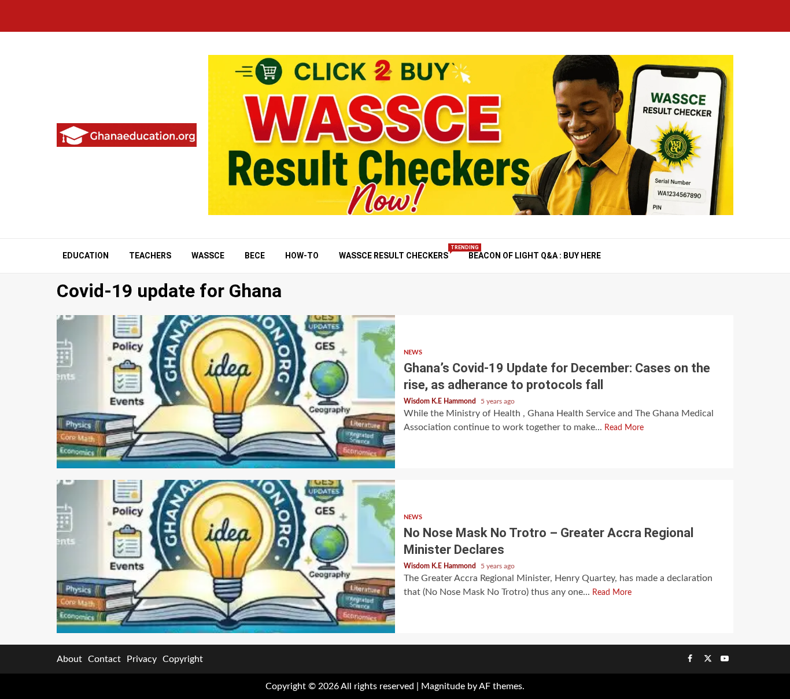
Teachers (150, 255)
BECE (255, 255)
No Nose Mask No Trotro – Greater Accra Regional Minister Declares (226, 556)
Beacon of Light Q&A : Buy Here (534, 255)
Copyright (183, 659)
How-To (302, 255)
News (413, 352)
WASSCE (207, 255)
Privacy (142, 659)
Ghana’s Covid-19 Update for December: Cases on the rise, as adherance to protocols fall (226, 391)
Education (85, 255)
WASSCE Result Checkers (393, 255)
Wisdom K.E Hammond (441, 401)
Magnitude (443, 686)
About (69, 659)
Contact (104, 659)
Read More (624, 428)
